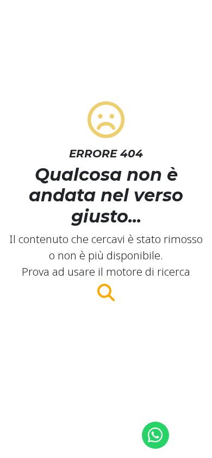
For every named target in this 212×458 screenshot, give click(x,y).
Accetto (106, 386)
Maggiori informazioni (106, 437)
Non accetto (106, 411)
